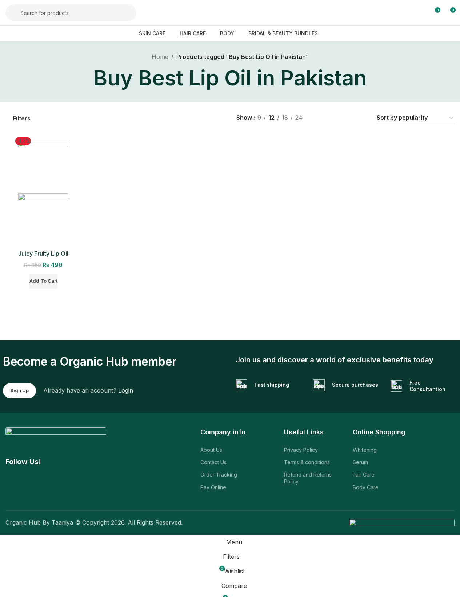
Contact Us (213, 462)
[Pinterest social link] (85, 488)
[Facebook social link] (12, 488)
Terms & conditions (307, 462)
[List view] (320, 118)
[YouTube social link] (67, 488)
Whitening (365, 450)
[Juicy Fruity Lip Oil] (43, 166)
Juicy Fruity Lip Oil (43, 253)
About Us (211, 450)
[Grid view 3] (347, 118)
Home (160, 56)
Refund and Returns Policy (308, 477)
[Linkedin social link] (103, 488)
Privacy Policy (301, 450)
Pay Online (213, 487)
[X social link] (31, 488)
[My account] (421, 12)
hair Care (364, 474)
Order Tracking (218, 474)
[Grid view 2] (333, 118)
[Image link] (55, 437)
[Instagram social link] (49, 488)
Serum (360, 462)
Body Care (366, 487)
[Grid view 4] (361, 118)
